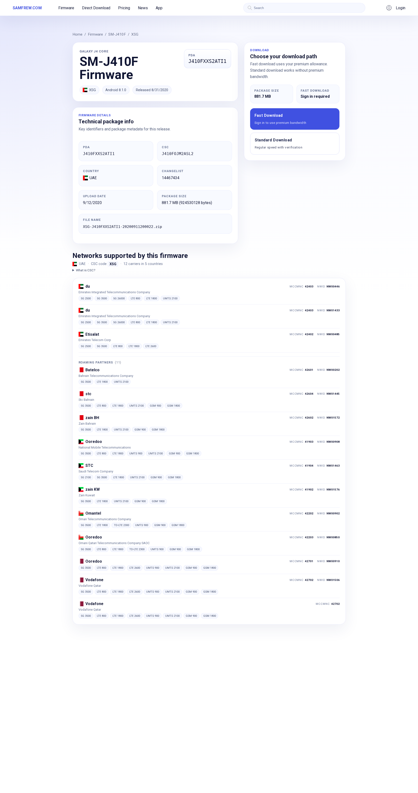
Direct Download (96, 8)
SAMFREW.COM (27, 8)
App (159, 8)
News (143, 8)
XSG (134, 34)
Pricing (124, 8)
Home (77, 34)
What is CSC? (85, 270)
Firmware (66, 8)
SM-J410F (117, 34)
